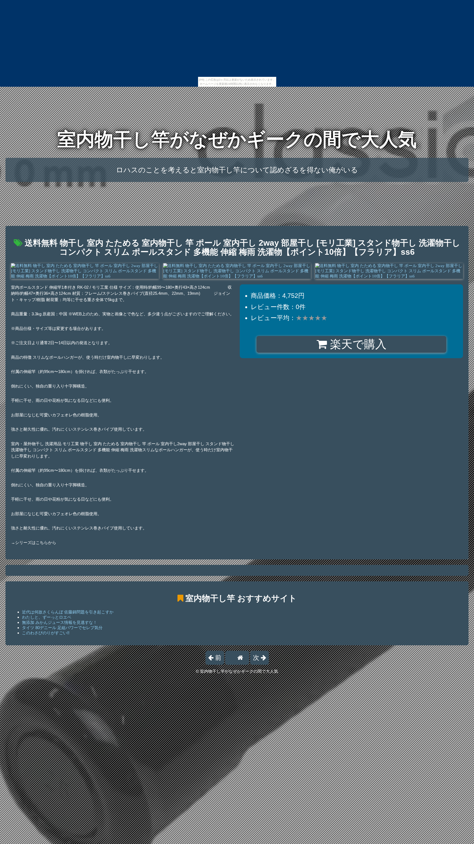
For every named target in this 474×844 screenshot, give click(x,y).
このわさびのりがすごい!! (45, 632)
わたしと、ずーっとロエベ (46, 617)
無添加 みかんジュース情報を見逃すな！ (59, 622)
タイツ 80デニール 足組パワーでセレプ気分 (62, 627)
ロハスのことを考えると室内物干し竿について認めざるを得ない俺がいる (237, 170)
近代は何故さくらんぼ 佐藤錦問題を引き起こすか (68, 612)
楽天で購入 (356, 344)
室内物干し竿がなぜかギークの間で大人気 (237, 139)
